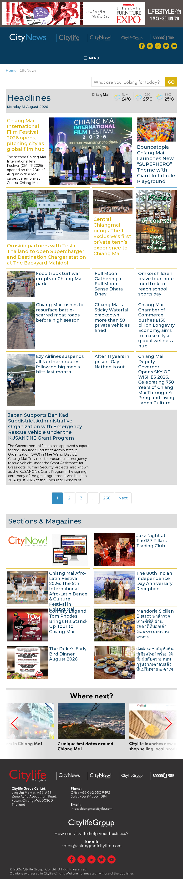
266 (108, 498)
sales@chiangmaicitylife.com (92, 843)
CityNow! (48, 549)
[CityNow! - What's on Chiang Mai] (101, 38)
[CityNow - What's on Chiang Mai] (101, 776)
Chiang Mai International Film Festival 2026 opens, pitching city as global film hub (69, 150)
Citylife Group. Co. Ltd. (40, 869)
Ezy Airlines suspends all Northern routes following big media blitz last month (48, 379)
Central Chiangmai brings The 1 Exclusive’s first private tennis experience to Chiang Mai (113, 227)
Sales (89, 796)
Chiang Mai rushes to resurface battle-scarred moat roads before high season (48, 325)
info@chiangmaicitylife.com (91, 808)
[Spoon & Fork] (163, 38)
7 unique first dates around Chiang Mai (91, 727)
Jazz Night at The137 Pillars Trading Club (135, 549)
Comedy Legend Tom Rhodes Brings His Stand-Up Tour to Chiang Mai (48, 624)
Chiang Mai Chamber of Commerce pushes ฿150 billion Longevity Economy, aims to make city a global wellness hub (156, 325)
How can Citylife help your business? (91, 833)
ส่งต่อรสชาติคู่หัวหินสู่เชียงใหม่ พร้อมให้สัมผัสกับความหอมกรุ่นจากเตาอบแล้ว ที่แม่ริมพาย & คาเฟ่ (135, 662)
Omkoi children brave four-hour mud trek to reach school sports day (156, 284)
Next (123, 498)
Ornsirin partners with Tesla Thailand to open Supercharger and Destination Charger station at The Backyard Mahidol (48, 227)
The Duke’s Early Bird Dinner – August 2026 (48, 662)
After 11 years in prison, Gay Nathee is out (113, 379)
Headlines (29, 97)
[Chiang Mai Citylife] (69, 38)
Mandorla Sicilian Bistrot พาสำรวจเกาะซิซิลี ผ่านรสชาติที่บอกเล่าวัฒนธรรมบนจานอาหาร (135, 624)
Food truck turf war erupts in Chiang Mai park (48, 284)
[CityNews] (28, 38)
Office (90, 792)
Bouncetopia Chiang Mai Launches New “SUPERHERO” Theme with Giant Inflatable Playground (156, 150)
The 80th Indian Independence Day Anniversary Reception (135, 586)
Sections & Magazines (44, 521)
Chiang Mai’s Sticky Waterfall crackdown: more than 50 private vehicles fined (113, 325)
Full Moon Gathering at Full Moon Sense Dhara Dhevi (113, 284)
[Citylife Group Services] (132, 38)
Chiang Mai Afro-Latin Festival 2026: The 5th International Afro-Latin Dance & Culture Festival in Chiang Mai (48, 586)
